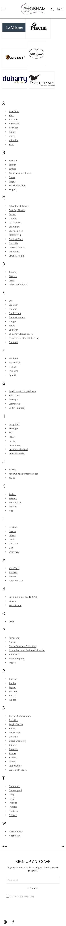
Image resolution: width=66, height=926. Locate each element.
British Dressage (17, 185)
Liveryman (14, 551)
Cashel (12, 214)
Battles (12, 168)
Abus (11, 115)
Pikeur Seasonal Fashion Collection (27, 650)
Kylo (11, 510)
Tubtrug (13, 815)
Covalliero (14, 251)
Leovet (12, 535)
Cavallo (13, 218)
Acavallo (13, 119)
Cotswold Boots (17, 247)
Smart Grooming (17, 740)
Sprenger (13, 749)
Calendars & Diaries (19, 205)
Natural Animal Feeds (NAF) (23, 596)
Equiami (13, 308)
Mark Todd (14, 568)
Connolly (13, 243)
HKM (11, 432)
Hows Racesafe (16, 453)
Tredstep (13, 806)
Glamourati (14, 403)
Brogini (12, 189)
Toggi (11, 798)
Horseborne (15, 445)
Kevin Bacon (15, 502)
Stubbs (12, 761)
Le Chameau (15, 222)
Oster (11, 621)
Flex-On (13, 366)
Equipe (12, 321)
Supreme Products (18, 769)
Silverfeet (13, 736)
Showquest (14, 732)
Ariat (11, 144)
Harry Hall (14, 424)
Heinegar (13, 428)
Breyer (12, 181)
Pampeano (14, 637)
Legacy (12, 531)
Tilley (11, 794)
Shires (12, 728)
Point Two (14, 654)
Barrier (12, 164)
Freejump (13, 370)
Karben (12, 494)
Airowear (13, 127)
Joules (12, 477)
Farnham (13, 358)
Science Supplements (20, 715)
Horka (12, 440)
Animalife (13, 140)
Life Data (13, 543)
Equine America (17, 317)
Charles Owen (16, 230)
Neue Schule (15, 605)
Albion (12, 131)
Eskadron (13, 329)
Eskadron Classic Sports (21, 333)
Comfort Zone (16, 239)
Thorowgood (15, 790)
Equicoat (13, 342)
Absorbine (14, 111)
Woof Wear (14, 835)
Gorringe (13, 399)
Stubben (13, 757)
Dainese (13, 271)
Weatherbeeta (16, 831)
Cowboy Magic (16, 255)
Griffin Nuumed (16, 407)
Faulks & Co (15, 362)
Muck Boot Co (16, 580)
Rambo (12, 683)
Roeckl (12, 695)
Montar (12, 576)
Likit (11, 547)
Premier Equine (16, 658)
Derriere (13, 276)
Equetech (13, 304)
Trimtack (13, 810)
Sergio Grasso (16, 724)
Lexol (11, 539)
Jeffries (12, 469)
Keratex (13, 498)
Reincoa (13, 691)
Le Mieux (13, 526)
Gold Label (14, 395)
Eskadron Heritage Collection (24, 338)
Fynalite (13, 375)
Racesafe (13, 678)
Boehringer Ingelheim (20, 172)
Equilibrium (15, 313)
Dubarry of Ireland (18, 284)
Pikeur (12, 641)
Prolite (12, 662)
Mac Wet (13, 572)
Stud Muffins (15, 765)
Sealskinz (13, 720)
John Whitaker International (23, 473)
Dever (11, 280)
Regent (12, 687)
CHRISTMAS (15, 234)
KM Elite (13, 506)
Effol (11, 300)
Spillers (12, 744)
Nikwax (12, 600)
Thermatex (14, 786)
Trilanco (13, 802)
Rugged (12, 699)
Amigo (12, 135)
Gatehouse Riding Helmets (22, 391)
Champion (14, 226)
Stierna (12, 753)
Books (12, 177)
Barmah (13, 160)
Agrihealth (14, 123)
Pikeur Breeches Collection (22, 646)
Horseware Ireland (18, 449)
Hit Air (12, 436)
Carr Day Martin (17, 210)
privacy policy (28, 896)
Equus (12, 325)
